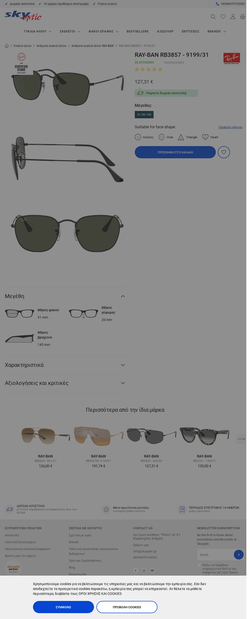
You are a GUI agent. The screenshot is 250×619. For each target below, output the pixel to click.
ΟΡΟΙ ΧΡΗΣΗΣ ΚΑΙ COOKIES (100, 594)
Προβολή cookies (127, 607)
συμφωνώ (63, 607)
